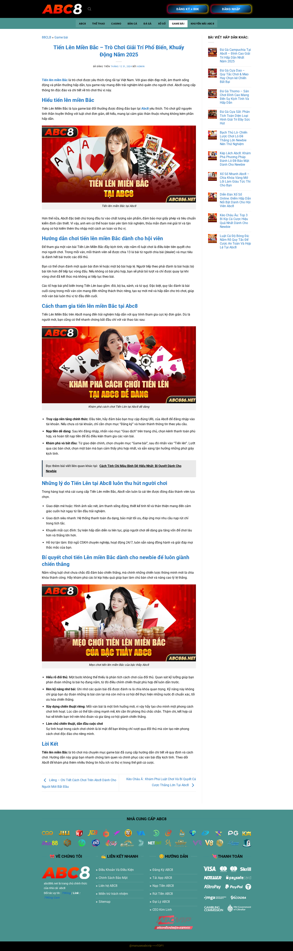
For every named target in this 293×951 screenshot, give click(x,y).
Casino (116, 23)
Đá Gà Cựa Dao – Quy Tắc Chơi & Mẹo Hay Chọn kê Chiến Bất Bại (234, 76)
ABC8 (82, 23)
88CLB (46, 37)
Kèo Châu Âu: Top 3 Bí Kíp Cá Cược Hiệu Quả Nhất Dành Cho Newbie (234, 221)
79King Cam (51, 897)
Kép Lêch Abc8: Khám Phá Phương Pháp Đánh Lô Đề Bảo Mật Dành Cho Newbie (235, 159)
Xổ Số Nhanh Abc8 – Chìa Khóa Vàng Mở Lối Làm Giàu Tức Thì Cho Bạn (235, 179)
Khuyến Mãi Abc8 (202, 23)
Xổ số (162, 23)
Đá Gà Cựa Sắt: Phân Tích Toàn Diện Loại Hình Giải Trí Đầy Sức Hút (235, 117)
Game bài (178, 23)
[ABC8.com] (62, 9)
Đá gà (147, 23)
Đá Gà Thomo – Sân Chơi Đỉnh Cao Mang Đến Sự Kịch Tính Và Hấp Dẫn (234, 97)
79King (66, 893)
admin (141, 66)
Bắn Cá (132, 23)
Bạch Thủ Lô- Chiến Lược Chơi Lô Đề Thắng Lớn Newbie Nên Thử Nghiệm (233, 138)
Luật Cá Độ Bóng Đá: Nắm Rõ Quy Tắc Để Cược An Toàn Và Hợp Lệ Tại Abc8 (235, 241)
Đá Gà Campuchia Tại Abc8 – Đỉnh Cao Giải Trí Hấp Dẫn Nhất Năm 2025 (235, 55)
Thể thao (98, 23)
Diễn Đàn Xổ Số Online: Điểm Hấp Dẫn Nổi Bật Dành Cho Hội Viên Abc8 (235, 200)
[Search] (89, 9)
